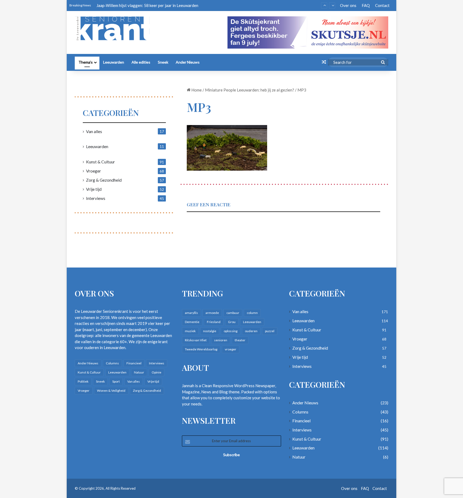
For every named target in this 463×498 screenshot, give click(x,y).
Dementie (192, 322)
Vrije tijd (94, 189)
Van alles (94, 131)
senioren (220, 340)
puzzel (269, 331)
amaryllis (191, 313)
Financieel (133, 363)
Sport (116, 381)
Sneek (163, 62)
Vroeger (93, 170)
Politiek (83, 381)
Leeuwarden (113, 62)
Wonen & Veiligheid (111, 391)
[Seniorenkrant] (114, 28)
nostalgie (209, 331)
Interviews (95, 198)
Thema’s (86, 62)
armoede (212, 313)
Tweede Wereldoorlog (201, 349)
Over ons (348, 5)
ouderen (251, 331)
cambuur (232, 313)
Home (196, 89)
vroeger (230, 349)
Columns (112, 363)
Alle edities (141, 62)
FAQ (366, 5)
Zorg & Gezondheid (104, 179)
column (252, 313)
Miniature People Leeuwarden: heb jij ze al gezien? (249, 89)
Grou (232, 322)
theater (240, 340)
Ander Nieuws (188, 62)
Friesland (214, 322)
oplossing (230, 331)
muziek (190, 331)
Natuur (139, 372)
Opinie (156, 372)
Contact (382, 5)
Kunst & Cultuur (100, 161)
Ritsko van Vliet (196, 340)
